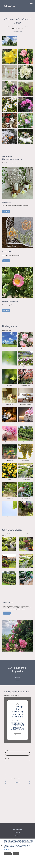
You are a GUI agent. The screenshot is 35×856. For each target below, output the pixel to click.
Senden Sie (17, 782)
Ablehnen (16, 853)
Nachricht (7, 758)
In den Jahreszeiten (17, 31)
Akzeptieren (17, 735)
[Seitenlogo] (9, 9)
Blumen (17, 679)
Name (6, 750)
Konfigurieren (7, 850)
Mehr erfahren (6, 211)
